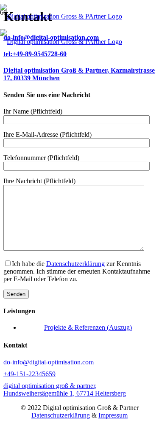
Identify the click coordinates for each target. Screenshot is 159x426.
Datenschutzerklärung (75, 263)
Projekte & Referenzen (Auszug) (88, 327)
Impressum (113, 415)
